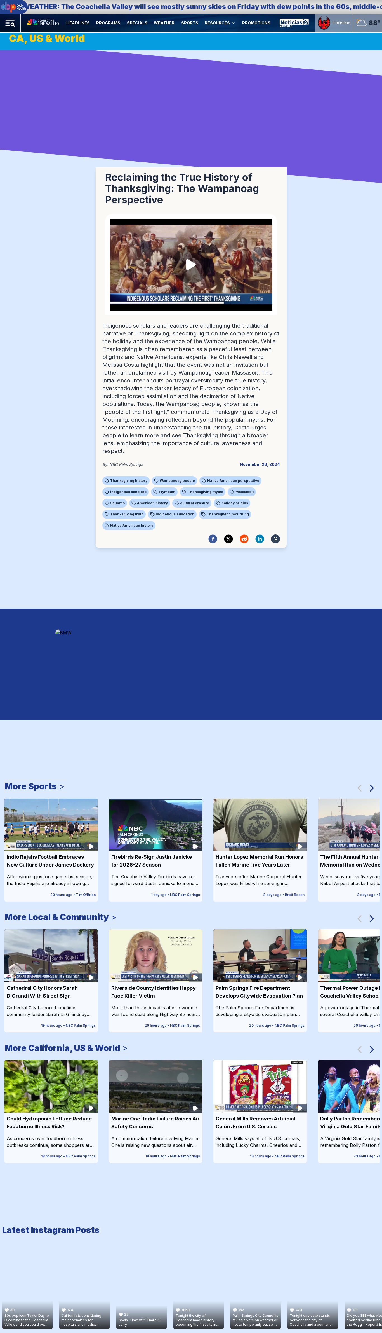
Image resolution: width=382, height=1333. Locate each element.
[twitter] (228, 538)
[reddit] (244, 538)
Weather (164, 22)
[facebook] (212, 538)
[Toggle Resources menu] (233, 23)
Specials (137, 22)
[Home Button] (43, 23)
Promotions (256, 22)
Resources (217, 22)
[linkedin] (259, 538)
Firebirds (341, 23)
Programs (108, 22)
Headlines (78, 22)
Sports (189, 22)
